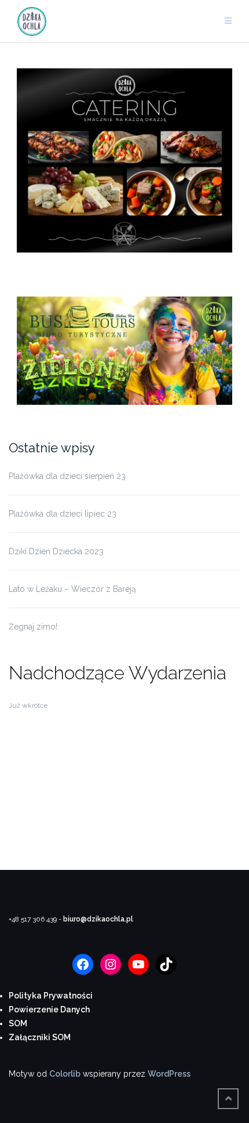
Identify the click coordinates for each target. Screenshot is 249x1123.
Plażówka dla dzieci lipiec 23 (62, 513)
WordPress (169, 1073)
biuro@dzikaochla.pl (98, 919)
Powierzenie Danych (49, 1009)
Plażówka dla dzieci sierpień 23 (67, 476)
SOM (18, 1023)
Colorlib (64, 1073)
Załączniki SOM (40, 1037)
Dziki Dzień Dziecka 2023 (56, 551)
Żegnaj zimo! (33, 626)
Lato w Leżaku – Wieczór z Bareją (72, 589)
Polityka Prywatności (51, 995)
